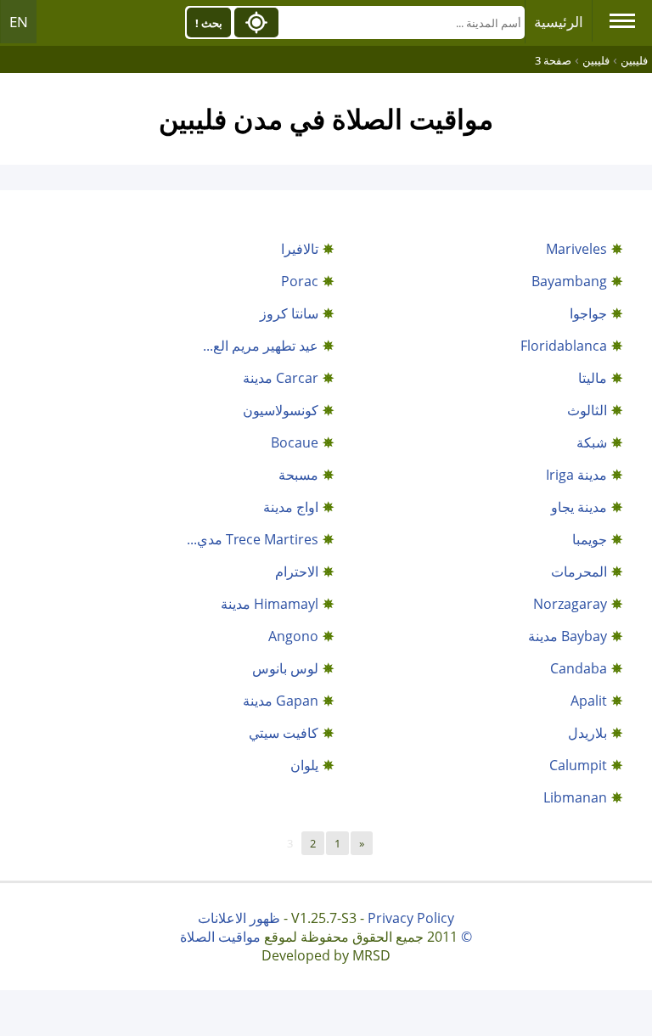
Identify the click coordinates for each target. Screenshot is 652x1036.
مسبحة (298, 474)
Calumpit (578, 765)
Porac (299, 281)
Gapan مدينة (280, 700)
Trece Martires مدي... (252, 539)
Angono (293, 636)
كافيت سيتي (283, 733)
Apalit (588, 700)
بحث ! (208, 23)
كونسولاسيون (280, 410)
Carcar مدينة (280, 378)
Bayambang (569, 281)
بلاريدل (587, 733)
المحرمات (579, 571)
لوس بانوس (285, 668)
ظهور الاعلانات (239, 918)
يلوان (304, 765)
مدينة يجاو (579, 507)
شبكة (591, 442)
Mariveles (576, 248)
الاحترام (296, 571)
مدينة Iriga (576, 474)
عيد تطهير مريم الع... (260, 345)
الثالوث (587, 410)
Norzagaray (570, 603)
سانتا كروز (289, 313)
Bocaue (294, 442)
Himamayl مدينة (269, 603)
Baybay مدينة (567, 636)
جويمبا (589, 539)
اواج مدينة (290, 507)
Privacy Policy (411, 918)
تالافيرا (299, 248)
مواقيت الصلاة (220, 936)
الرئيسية (558, 21)
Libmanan (575, 797)
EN (18, 21)
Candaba (578, 668)
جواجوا (588, 313)
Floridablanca (563, 345)
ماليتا (592, 378)
